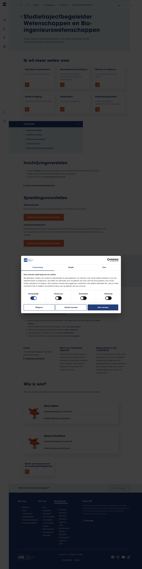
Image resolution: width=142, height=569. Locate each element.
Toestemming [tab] (37, 267)
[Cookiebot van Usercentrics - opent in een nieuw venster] (108, 260)
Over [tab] (104, 267)
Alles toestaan (102, 307)
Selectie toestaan (71, 307)
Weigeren (39, 307)
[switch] (58, 298)
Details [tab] (71, 267)
